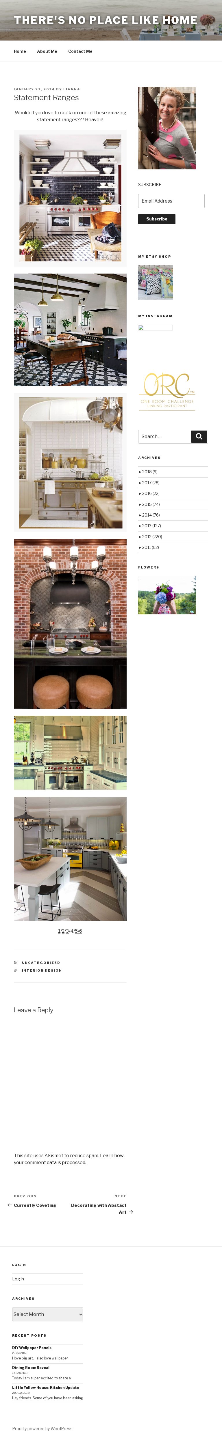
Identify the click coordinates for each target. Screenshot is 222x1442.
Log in (18, 1278)
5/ (77, 931)
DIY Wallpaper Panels (31, 1348)
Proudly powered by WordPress (42, 1428)
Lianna (71, 89)
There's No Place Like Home (106, 20)
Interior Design (42, 970)
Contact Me (80, 51)
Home (20, 51)
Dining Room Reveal (30, 1368)
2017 (151, 482)
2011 (150, 547)
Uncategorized (41, 963)
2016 (151, 493)
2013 (151, 525)
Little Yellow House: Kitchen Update (45, 1387)
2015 (151, 504)
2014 (151, 515)
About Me (47, 51)
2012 (152, 536)
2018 (150, 471)
